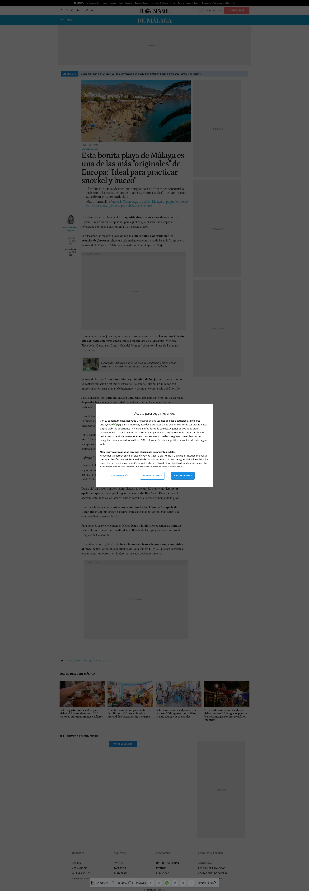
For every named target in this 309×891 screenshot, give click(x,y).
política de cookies (180, 440)
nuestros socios (147, 420)
